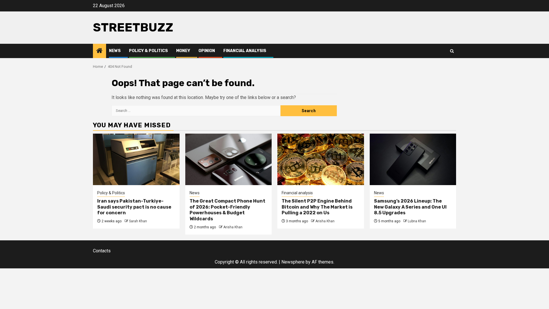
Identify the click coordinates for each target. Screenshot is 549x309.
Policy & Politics (148, 50)
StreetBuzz (133, 27)
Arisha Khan (232, 227)
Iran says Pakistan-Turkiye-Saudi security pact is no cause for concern (134, 207)
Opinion (206, 50)
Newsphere (293, 262)
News (115, 50)
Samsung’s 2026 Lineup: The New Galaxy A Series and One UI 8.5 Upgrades (410, 207)
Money (183, 50)
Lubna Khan (417, 221)
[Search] (451, 51)
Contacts (102, 250)
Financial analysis (244, 50)
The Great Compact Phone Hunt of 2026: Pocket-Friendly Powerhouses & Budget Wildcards (227, 209)
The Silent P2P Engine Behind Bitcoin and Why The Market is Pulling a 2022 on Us (317, 207)
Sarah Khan (138, 221)
